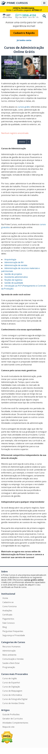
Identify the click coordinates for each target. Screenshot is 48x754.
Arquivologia (10, 259)
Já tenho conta (24, 40)
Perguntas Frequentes (12, 631)
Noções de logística (13, 280)
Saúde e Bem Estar (11, 663)
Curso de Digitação (11, 686)
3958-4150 (27, 15)
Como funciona (9, 606)
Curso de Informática (12, 695)
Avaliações (7, 610)
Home (5, 598)
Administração (9, 650)
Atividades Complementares (15, 722)
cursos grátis (24, 107)
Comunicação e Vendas (13, 659)
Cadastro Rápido (24, 33)
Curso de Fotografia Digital (14, 699)
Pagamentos (8, 618)
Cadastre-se (8, 602)
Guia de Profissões (11, 714)
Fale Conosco (8, 623)
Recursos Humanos (11, 646)
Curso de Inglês (9, 678)
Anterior (22, 142)
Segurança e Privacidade (13, 635)
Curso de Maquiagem (12, 691)
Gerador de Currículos (12, 718)
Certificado (7, 614)
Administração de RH (14, 262)
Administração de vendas (15, 265)
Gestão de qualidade (13, 282)
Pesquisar (44, 16)
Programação (8, 667)
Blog (4, 627)
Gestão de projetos (13, 274)
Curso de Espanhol (11, 682)
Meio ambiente (9, 654)
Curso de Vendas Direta (13, 703)
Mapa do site (8, 727)
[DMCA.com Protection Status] (7, 737)
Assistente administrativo (16, 277)
